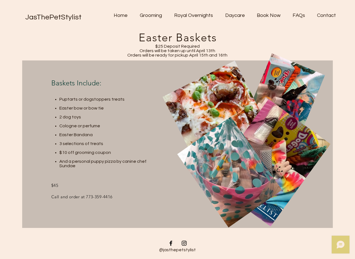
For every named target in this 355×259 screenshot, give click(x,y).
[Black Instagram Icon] (184, 243)
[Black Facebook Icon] (171, 243)
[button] (151, 15)
